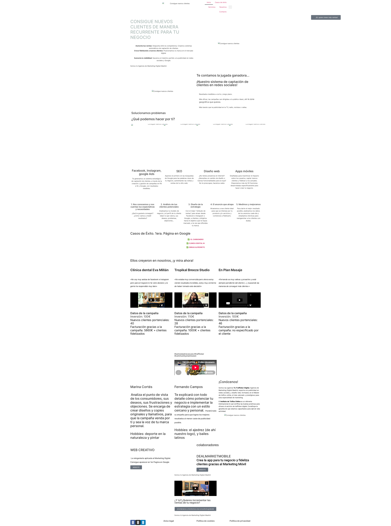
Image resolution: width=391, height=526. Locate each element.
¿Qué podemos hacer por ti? (153, 119)
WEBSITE (136, 467)
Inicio (209, 2)
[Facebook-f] (132, 522)
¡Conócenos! (228, 382)
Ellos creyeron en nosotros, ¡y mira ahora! (161, 260)
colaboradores (208, 445)
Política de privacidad (240, 521)
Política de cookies (206, 521)
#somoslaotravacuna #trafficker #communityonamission (189, 355)
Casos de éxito (221, 2)
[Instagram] (138, 522)
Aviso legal (168, 521)
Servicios (211, 7)
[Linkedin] (143, 522)
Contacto (223, 12)
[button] (230, 7)
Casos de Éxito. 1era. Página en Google (160, 233)
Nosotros (223, 7)
